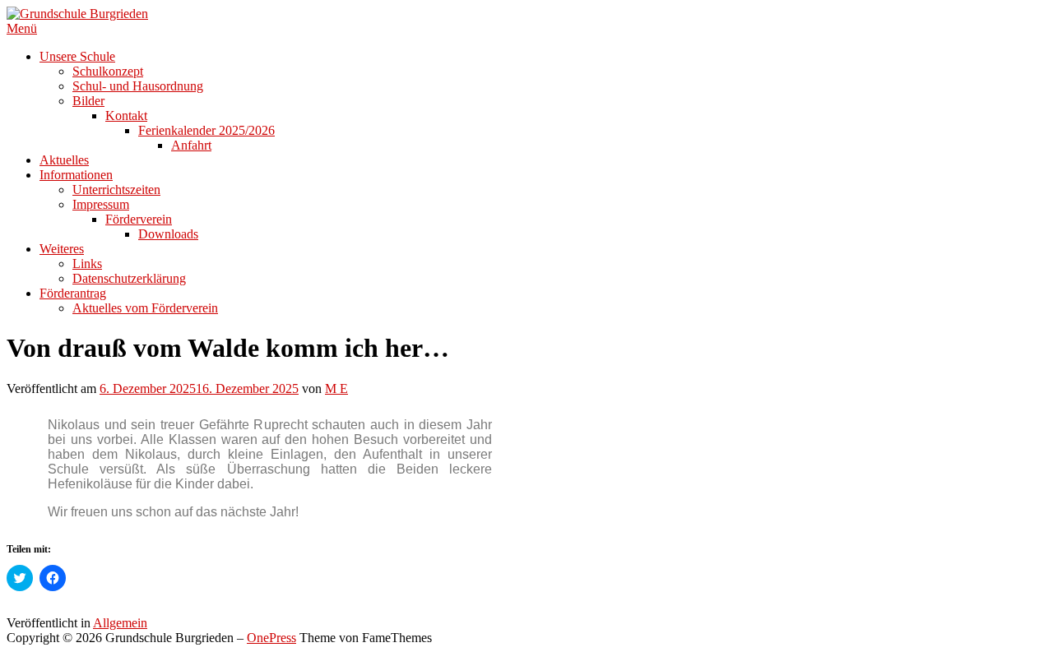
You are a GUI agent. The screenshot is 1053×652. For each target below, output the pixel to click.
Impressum (100, 204)
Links (87, 264)
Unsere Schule (77, 56)
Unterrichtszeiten (116, 190)
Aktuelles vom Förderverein (145, 308)
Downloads (168, 234)
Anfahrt (191, 145)
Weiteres (61, 249)
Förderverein (138, 219)
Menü (22, 28)
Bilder (88, 101)
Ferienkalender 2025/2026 (206, 130)
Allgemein (120, 623)
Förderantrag (72, 293)
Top (1014, 613)
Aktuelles (64, 160)
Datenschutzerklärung (129, 278)
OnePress (271, 638)
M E (336, 388)
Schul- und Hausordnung (137, 86)
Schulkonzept (107, 71)
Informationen (76, 175)
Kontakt (126, 116)
